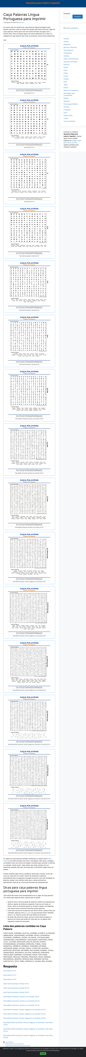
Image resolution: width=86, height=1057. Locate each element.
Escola (66, 67)
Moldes (66, 98)
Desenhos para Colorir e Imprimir (43, 3)
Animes (66, 41)
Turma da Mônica (69, 121)
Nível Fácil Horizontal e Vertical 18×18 (16, 992)
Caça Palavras (9, 1042)
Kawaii (66, 87)
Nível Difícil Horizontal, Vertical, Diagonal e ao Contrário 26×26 (24, 1018)
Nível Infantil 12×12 (9, 971)
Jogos (66, 85)
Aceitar (43, 1053)
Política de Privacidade (70, 1048)
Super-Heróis (68, 115)
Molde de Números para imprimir (14, 1044)
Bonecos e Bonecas (70, 47)
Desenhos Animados (71, 62)
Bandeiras (67, 44)
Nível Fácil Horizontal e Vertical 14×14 (16, 984)
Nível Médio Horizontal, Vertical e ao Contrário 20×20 (21, 1001)
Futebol (66, 79)
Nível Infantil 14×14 (9, 979)
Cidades (66, 56)
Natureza (67, 101)
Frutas (66, 76)
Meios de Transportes (71, 90)
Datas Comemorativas (71, 59)
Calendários (68, 53)
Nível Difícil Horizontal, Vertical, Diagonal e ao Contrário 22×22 (24, 1009)
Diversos (66, 64)
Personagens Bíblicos (71, 104)
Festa (65, 70)
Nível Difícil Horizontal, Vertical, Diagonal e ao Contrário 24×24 (24, 1014)
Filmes (66, 73)
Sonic (65, 113)
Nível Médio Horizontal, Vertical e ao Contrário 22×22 (21, 1005)
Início (65, 82)
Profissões (67, 110)
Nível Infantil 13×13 (9, 975)
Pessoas (66, 107)
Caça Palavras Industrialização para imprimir (17, 1045)
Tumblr (66, 118)
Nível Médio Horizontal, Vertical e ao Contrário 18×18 (21, 997)
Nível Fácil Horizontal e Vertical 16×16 (16, 988)
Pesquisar (67, 13)
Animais (66, 39)
